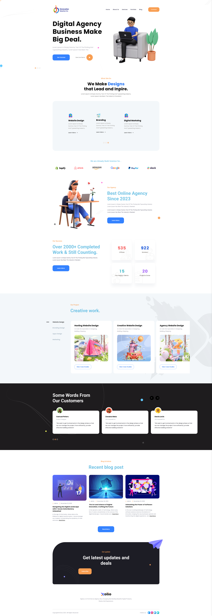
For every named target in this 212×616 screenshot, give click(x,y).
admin (56, 503)
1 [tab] (35, 68)
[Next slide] (157, 398)
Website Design (76, 120)
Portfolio (133, 9)
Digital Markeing (132, 120)
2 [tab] (37, 68)
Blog (140, 9)
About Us (116, 9)
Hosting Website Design (86, 325)
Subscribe (85, 571)
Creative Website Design (129, 325)
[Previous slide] (152, 398)
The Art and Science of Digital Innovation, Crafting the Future (101, 506)
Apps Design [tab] (57, 334)
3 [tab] (39, 68)
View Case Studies (83, 367)
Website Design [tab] (58, 322)
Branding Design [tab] (59, 328)
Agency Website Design (172, 325)
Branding (101, 120)
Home (108, 9)
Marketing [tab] (56, 339)
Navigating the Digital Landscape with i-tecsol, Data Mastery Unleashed (66, 509)
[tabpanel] (106, 40)
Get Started (61, 57)
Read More (62, 520)
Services (125, 9)
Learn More (72, 133)
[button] (53, 439)
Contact (154, 9)
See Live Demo (80, 57)
